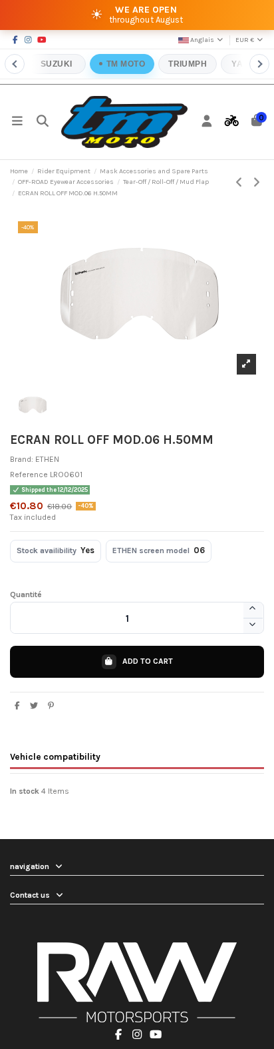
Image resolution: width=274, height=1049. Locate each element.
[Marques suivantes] (259, 64)
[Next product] (257, 182)
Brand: (21, 459)
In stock (24, 791)
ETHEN (47, 459)
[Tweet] (34, 705)
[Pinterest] (51, 705)
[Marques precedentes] (15, 64)
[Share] (18, 705)
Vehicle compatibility (55, 756)
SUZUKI (56, 64)
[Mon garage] (232, 122)
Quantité (26, 594)
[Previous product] (240, 182)
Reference (29, 474)
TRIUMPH (187, 64)
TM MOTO (125, 64)
